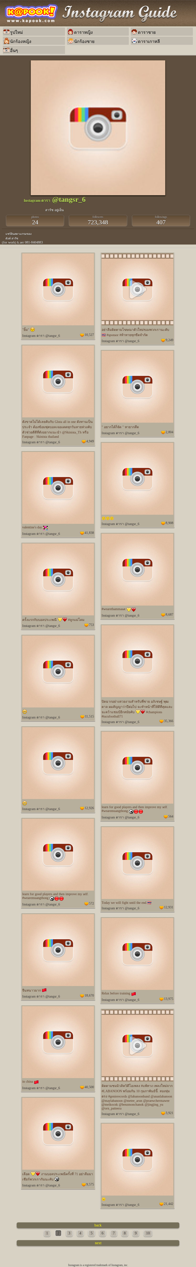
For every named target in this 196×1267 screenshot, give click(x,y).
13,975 (168, 999)
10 (148, 1233)
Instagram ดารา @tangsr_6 (41, 336)
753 (91, 625)
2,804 (169, 432)
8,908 (169, 523)
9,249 (169, 340)
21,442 (168, 1204)
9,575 (90, 1184)
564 (170, 816)
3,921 (169, 1113)
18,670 (89, 995)
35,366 (168, 721)
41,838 (89, 533)
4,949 (90, 441)
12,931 (168, 907)
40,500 (89, 1087)
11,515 (89, 716)
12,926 (89, 808)
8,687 (169, 614)
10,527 (89, 335)
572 (91, 903)
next (98, 1243)
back (98, 1225)
